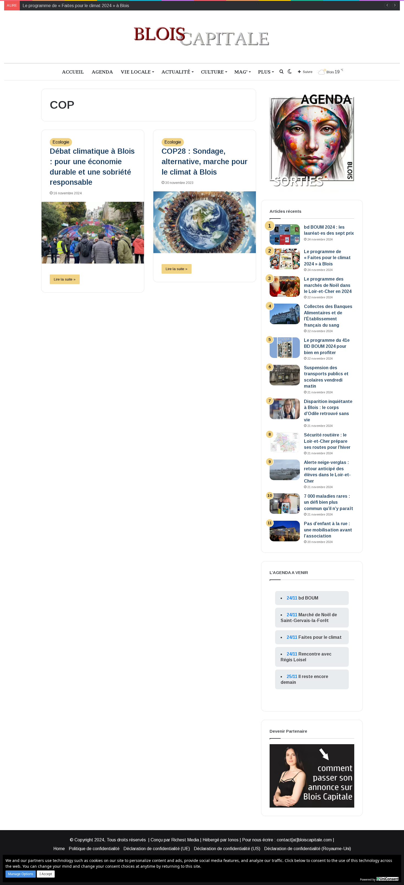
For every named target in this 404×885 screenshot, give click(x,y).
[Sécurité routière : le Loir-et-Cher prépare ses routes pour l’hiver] (285, 442)
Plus (264, 72)
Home (59, 848)
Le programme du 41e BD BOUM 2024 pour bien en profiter (327, 346)
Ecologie (60, 142)
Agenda (102, 72)
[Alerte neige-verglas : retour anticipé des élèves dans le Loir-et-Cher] (285, 470)
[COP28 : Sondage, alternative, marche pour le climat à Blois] (204, 222)
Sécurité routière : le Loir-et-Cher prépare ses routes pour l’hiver (327, 441)
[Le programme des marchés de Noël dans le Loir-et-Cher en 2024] (285, 286)
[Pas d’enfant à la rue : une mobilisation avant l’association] (285, 531)
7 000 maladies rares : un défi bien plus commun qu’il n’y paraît (328, 502)
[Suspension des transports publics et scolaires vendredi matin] (285, 375)
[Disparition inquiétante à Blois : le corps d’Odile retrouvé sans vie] (285, 409)
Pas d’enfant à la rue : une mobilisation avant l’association (328, 529)
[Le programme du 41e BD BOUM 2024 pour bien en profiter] (285, 347)
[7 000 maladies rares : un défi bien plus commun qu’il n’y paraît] (285, 503)
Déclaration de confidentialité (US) (227, 848)
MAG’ (240, 72)
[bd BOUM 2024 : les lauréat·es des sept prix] (285, 234)
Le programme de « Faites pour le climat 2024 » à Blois (327, 257)
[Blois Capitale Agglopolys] (202, 37)
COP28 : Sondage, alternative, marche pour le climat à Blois (205, 161)
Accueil (73, 72)
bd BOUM (308, 598)
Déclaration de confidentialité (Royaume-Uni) (307, 848)
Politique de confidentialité (94, 848)
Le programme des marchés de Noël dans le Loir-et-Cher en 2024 (328, 285)
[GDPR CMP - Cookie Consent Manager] (388, 879)
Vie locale (136, 72)
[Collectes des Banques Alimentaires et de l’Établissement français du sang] (285, 314)
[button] (20, 874)
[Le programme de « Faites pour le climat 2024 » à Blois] (285, 259)
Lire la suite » (65, 279)
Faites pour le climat (320, 637)
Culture (212, 72)
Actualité (175, 72)
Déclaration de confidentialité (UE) (156, 848)
